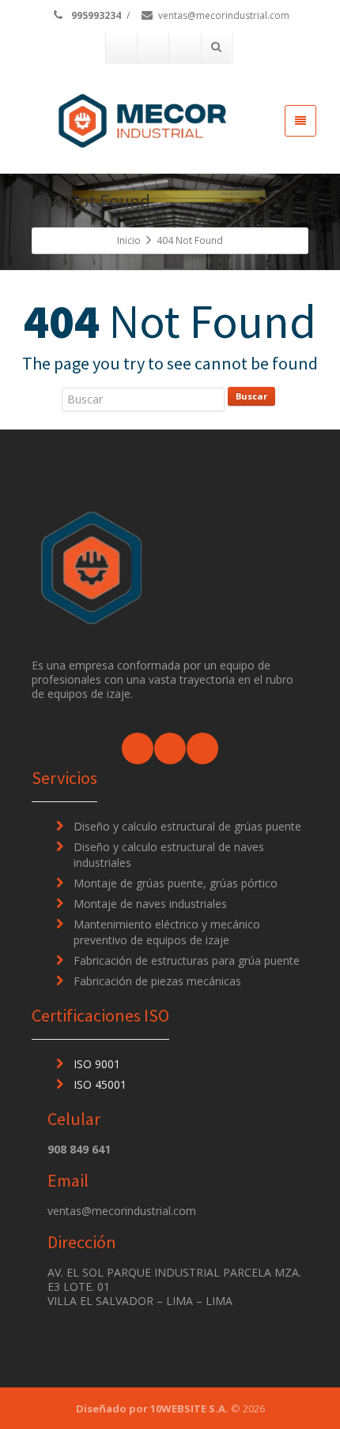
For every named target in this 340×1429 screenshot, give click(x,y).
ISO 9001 (97, 1063)
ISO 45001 (100, 1084)
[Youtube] (185, 48)
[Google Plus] (202, 748)
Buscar (251, 396)
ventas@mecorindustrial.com (223, 15)
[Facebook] (122, 48)
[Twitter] (153, 48)
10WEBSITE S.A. (189, 1408)
